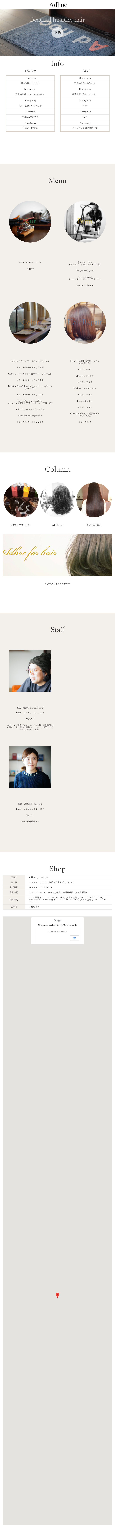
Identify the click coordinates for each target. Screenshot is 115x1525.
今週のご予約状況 (30, 117)
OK (74, 938)
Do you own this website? (57, 931)
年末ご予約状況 (30, 128)
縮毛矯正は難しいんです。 (84, 95)
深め (85, 106)
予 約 (57, 32)
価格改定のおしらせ (30, 83)
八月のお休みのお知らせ (30, 106)
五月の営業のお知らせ (84, 83)
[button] (57, 1295)
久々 (85, 117)
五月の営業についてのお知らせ (30, 95)
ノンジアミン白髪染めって (84, 128)
